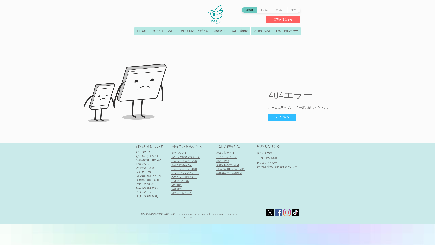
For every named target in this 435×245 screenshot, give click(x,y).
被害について (179, 152)
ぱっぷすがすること (147, 156)
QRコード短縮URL (267, 158)
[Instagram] (287, 212)
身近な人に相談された (184, 177)
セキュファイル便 (267, 162)
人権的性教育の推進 (227, 165)
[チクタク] (295, 212)
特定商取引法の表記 (147, 188)
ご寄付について (145, 184)
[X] (270, 212)
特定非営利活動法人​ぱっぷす (159, 214)
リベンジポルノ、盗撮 (184, 161)
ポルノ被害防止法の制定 (230, 169)
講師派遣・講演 (145, 168)
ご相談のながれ (180, 181)
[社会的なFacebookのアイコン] (278, 212)
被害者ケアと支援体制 (229, 173)
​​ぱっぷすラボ (264, 152)
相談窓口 (176, 185)
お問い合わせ (144, 192)
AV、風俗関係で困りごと (185, 157)
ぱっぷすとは (144, 152)
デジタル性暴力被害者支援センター (277, 166)
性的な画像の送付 (181, 165)
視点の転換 (222, 161)
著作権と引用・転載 (147, 180)
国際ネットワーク (181, 193)
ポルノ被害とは (228, 146)
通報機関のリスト (181, 189)
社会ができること (226, 157)
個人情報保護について (149, 176)
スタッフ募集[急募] (147, 196)
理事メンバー (144, 164)
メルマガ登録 (144, 172)
